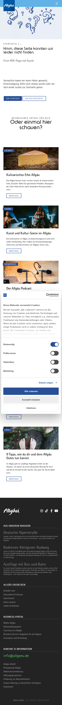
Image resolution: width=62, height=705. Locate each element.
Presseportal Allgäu (12, 668)
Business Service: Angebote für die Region (22, 634)
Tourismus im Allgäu (12, 630)
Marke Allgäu (9, 623)
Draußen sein (9, 590)
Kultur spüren (9, 602)
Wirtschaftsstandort (12, 626)
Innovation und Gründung (15, 638)
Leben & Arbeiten (11, 606)
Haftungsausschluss (12, 675)
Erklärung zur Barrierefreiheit (16, 679)
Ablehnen (31, 408)
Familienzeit (8, 598)
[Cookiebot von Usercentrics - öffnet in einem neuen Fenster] (46, 295)
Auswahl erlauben (31, 399)
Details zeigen (46, 382)
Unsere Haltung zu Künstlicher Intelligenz (22, 683)
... (20, 44)
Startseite (10, 44)
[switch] (54, 353)
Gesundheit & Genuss (13, 594)
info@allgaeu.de (16, 655)
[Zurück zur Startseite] (31, 5)
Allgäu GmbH (9, 664)
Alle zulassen (31, 391)
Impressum (8, 686)
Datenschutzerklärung (13, 671)
